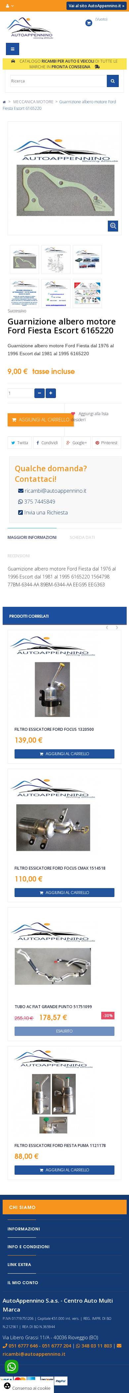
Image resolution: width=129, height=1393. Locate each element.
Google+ (79, 443)
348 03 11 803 (96, 1346)
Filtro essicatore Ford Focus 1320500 (54, 729)
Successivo (17, 311)
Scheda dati (82, 537)
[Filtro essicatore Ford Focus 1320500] (64, 675)
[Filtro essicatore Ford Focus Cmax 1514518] (64, 814)
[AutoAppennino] (32, 28)
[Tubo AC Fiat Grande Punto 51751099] (64, 953)
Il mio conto (23, 1282)
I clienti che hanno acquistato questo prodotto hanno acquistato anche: (19, 240)
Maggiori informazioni (32, 537)
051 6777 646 (23, 1346)
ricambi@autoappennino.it (54, 490)
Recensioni (19, 556)
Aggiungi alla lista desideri (89, 416)
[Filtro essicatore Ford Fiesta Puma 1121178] (64, 1091)
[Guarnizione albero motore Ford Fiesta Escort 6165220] (24, 259)
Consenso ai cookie (27, 1388)
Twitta (22, 443)
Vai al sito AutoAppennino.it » (96, 6)
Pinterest (108, 443)
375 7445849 (39, 501)
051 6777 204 (56, 1346)
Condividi (49, 443)
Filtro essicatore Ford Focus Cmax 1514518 (60, 868)
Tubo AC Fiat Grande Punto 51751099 (53, 1006)
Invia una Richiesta (45, 512)
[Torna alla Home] (4, 102)
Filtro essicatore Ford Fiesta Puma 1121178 (60, 1145)
